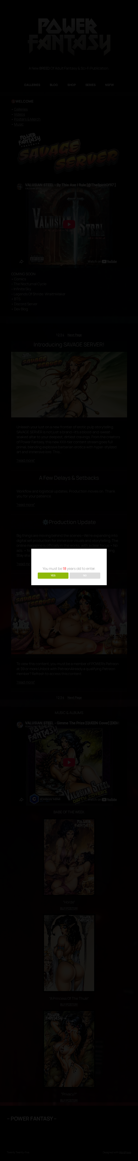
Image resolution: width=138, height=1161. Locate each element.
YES (53, 575)
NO (85, 575)
